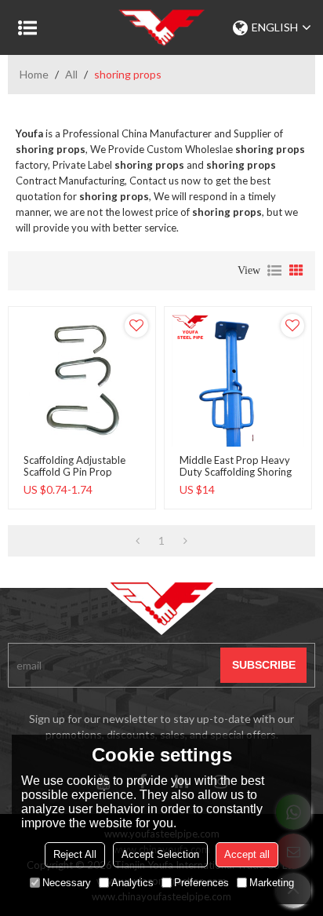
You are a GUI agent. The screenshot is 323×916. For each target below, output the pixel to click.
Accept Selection (160, 854)
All (71, 74)
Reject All (74, 854)
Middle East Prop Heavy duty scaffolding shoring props (236, 472)
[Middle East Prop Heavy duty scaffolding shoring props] (238, 380)
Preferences (201, 883)
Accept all (247, 854)
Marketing (271, 883)
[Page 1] (137, 541)
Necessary (66, 883)
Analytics (132, 883)
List (274, 271)
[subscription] (263, 665)
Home (34, 74)
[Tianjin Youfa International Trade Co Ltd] (161, 27)
